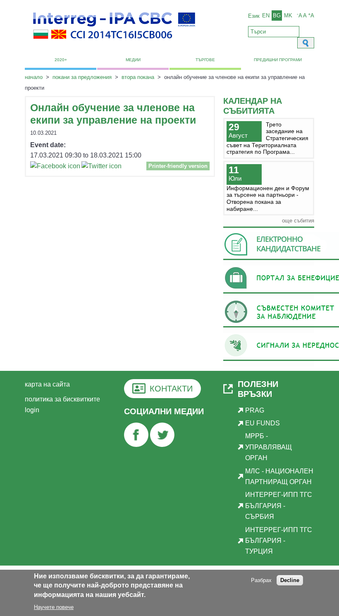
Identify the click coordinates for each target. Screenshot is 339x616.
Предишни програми (278, 59)
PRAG (254, 410)
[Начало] (114, 43)
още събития (298, 220)
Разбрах (261, 580)
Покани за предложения (82, 77)
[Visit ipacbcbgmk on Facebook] (55, 167)
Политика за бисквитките (62, 399)
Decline (289, 580)
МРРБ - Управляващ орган (268, 446)
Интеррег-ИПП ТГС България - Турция (278, 540)
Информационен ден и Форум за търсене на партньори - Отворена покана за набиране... (268, 198)
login (32, 409)
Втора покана (138, 77)
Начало (34, 77)
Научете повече (54, 607)
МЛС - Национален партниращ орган (279, 476)
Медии (133, 59)
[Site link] (136, 444)
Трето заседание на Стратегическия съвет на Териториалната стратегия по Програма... (267, 138)
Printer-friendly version (178, 166)
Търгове (205, 59)
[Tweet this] (101, 167)
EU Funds (262, 423)
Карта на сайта (47, 384)
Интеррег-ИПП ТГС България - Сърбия (278, 505)
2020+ (61, 59)
